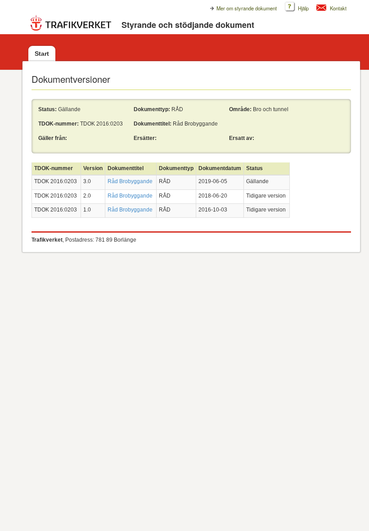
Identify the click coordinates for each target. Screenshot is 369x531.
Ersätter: (145, 138)
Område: (240, 109)
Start (42, 53)
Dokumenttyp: (152, 109)
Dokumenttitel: (152, 124)
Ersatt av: (241, 138)
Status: (47, 109)
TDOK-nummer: (58, 124)
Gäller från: (52, 138)
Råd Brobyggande (130, 181)
